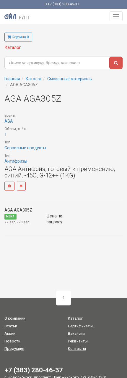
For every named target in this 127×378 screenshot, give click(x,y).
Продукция (14, 348)
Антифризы (15, 161)
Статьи (10, 326)
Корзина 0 (20, 37)
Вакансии (76, 333)
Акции (9, 333)
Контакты (77, 348)
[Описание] (21, 186)
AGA (8, 121)
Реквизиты (78, 341)
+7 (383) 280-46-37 (63, 4)
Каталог (12, 47)
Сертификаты (80, 326)
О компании (14, 318)
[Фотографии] (9, 186)
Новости (12, 341)
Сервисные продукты (25, 147)
